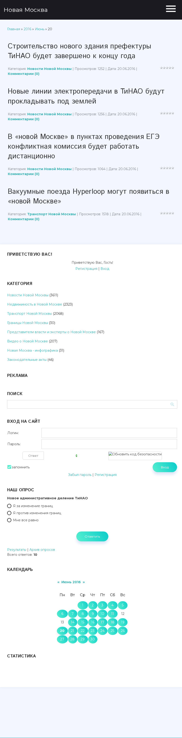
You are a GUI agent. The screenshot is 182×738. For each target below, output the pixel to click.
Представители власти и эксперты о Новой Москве (51, 332)
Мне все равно (26, 520)
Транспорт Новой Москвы (51, 214)
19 (122, 622)
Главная (13, 29)
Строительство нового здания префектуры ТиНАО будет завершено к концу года (79, 51)
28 (72, 639)
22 (83, 631)
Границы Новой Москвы (27, 323)
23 (93, 631)
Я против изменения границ (37, 513)
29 (83, 639)
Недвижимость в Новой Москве (34, 304)
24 (102, 631)
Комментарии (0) (23, 74)
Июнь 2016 (71, 582)
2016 (27, 29)
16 (92, 622)
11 (112, 614)
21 (72, 631)
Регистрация (86, 269)
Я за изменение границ (33, 506)
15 (82, 622)
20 (62, 631)
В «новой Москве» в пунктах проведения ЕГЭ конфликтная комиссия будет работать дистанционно (83, 146)
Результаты (16, 550)
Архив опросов (42, 550)
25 (112, 631)
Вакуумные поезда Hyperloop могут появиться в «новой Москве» (88, 197)
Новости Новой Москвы (49, 69)
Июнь (39, 29)
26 (123, 631)
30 (93, 639)
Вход (104, 269)
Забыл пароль (79, 475)
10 (102, 614)
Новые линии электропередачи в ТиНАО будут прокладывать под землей (86, 96)
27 (62, 639)
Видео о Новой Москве (27, 341)
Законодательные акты (26, 360)
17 (102, 622)
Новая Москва (26, 9)
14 (72, 622)
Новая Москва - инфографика (32, 350)
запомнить (21, 467)
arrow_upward (171, 727)
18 (112, 622)
